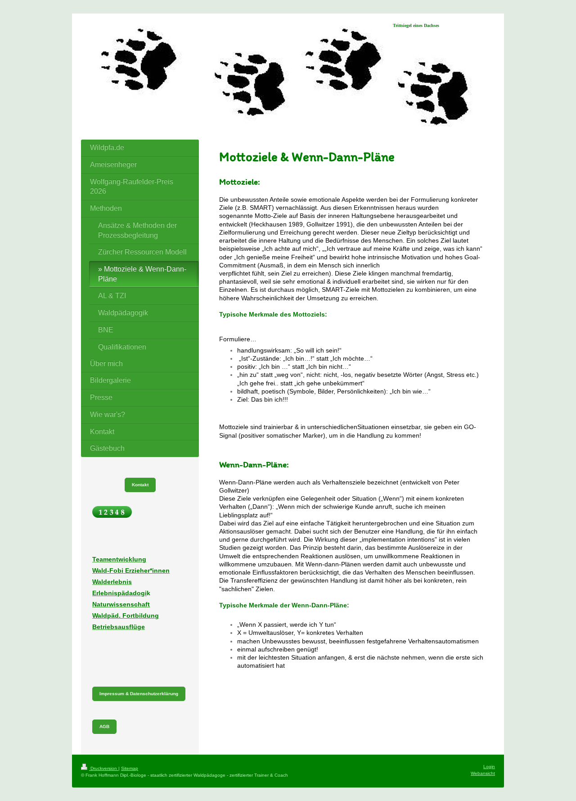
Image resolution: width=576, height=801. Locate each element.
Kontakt (140, 484)
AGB (104, 726)
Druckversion (103, 768)
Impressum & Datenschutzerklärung (138, 693)
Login (489, 766)
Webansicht (483, 773)
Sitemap (129, 768)
